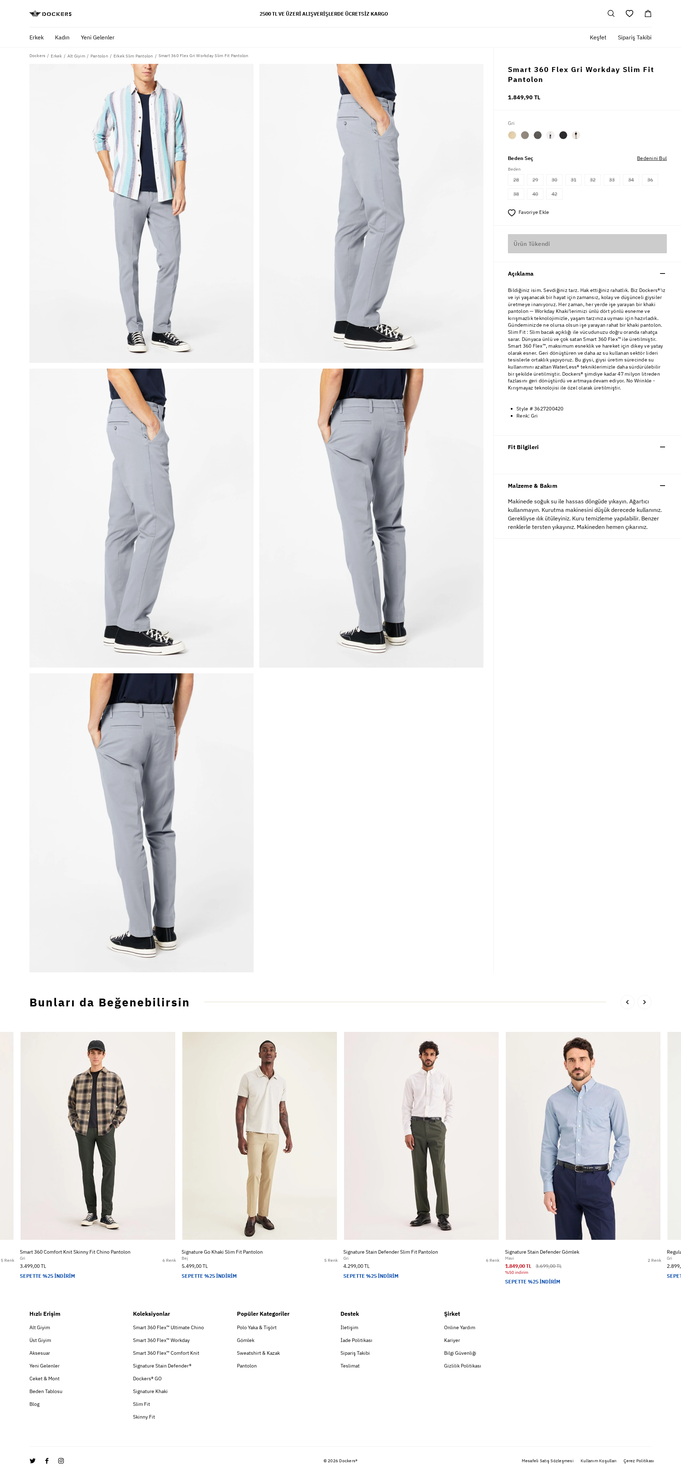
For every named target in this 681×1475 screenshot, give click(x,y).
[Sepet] (648, 13)
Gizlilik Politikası (462, 1366)
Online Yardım (459, 1327)
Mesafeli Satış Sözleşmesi (548, 1460)
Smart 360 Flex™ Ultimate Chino (168, 1327)
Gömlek (245, 1340)
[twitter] (32, 1460)
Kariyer (452, 1340)
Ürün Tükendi (532, 243)
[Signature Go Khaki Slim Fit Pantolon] (260, 1136)
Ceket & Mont (44, 1378)
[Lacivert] (550, 135)
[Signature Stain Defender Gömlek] (583, 1136)
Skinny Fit (144, 1417)
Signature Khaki (150, 1391)
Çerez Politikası (639, 1460)
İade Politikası (356, 1340)
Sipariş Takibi (635, 37)
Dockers (37, 55)
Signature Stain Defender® (162, 1366)
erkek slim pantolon (133, 56)
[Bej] (512, 135)
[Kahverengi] (525, 135)
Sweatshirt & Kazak (258, 1353)
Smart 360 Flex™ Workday (161, 1340)
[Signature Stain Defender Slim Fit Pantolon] (421, 1136)
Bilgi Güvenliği (460, 1353)
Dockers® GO (147, 1378)
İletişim (349, 1327)
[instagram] (61, 1460)
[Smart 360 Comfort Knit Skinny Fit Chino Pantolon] (98, 1136)
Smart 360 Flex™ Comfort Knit (166, 1353)
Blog (34, 1404)
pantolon (99, 56)
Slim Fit (141, 1404)
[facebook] (46, 1460)
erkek (56, 56)
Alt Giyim (39, 1327)
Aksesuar (39, 1353)
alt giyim (76, 56)
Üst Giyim (40, 1340)
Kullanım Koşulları (599, 1460)
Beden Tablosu (45, 1391)
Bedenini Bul (652, 158)
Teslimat (350, 1366)
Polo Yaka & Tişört (257, 1327)
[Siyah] (563, 135)
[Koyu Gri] (538, 135)
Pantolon (247, 1366)
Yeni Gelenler (44, 1366)
